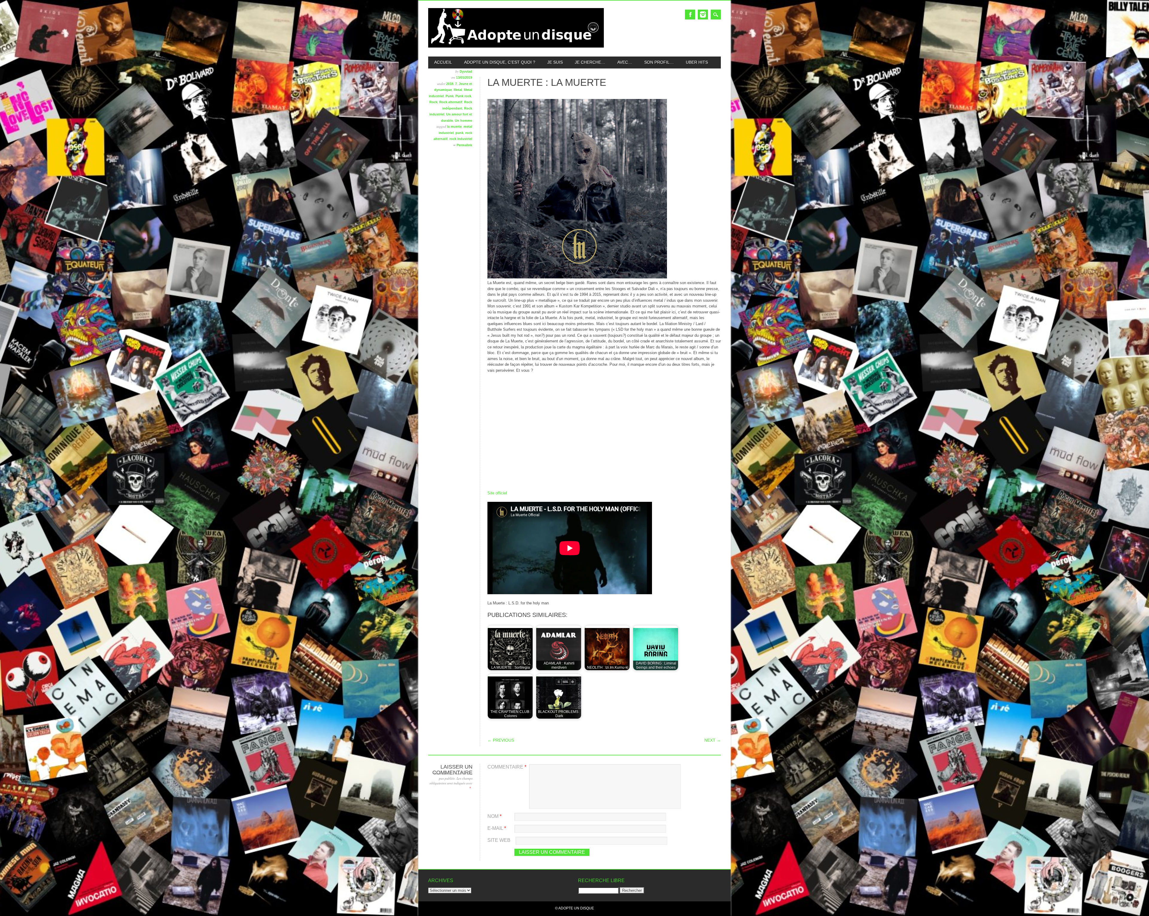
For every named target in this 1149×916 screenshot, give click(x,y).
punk (459, 133)
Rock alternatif (450, 102)
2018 (449, 84)
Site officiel (497, 493)
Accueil (443, 62)
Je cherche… (590, 62)
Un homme (463, 120)
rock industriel (460, 139)
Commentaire (506, 766)
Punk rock (463, 96)
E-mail (496, 828)
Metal (458, 90)
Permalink (464, 145)
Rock (433, 102)
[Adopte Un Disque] (516, 46)
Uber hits (697, 62)
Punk (450, 96)
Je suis (555, 62)
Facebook (690, 14)
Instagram (703, 14)
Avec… (624, 62)
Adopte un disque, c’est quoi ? (499, 62)
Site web (498, 840)
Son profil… (659, 62)
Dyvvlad (466, 71)
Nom (494, 816)
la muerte (454, 126)
